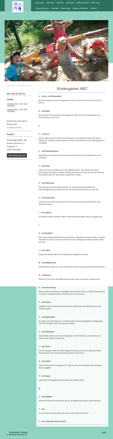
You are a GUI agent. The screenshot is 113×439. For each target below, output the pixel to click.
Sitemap (24, 432)
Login (104, 432)
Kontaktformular (14, 127)
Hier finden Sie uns (16, 155)
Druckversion (14, 432)
